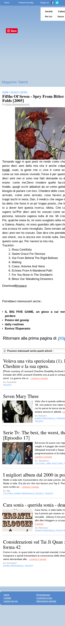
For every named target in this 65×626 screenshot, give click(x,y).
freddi (6, 170)
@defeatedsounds (20, 104)
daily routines (14, 324)
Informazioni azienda (46, 601)
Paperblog (19, 14)
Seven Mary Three (21, 396)
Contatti (7, 598)
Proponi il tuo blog (26, 3)
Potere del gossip (17, 320)
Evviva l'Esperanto (17, 328)
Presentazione (43, 595)
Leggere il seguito (39, 378)
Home (6, 3)
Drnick (9, 104)
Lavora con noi (11, 601)
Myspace (21, 285)
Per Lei (48, 16)
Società (49, 11)
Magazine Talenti (15, 82)
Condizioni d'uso (44, 598)
